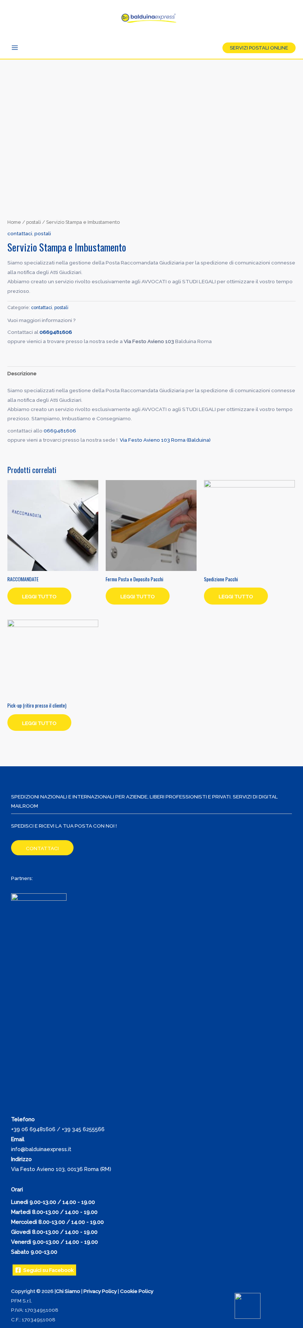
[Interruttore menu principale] (14, 47)
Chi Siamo (68, 1291)
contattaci (19, 233)
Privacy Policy (100, 1291)
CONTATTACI (42, 848)
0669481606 (56, 332)
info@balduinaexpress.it (41, 1149)
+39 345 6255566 (83, 1129)
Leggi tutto (39, 596)
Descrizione (22, 373)
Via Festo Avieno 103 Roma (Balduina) (165, 440)
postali (33, 222)
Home (14, 222)
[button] (259, 47)
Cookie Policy (136, 1291)
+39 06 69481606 (33, 1129)
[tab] (22, 373)
